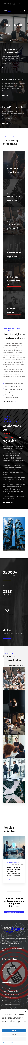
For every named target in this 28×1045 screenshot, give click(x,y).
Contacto (12, 5)
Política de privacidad (15, 1042)
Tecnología (10, 862)
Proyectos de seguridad (11, 998)
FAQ (19, 3)
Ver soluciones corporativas (13, 32)
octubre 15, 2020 (17, 864)
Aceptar (14, 1030)
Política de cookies (6, 1042)
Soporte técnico (8, 1004)
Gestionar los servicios (13, 1026)
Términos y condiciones (11, 974)
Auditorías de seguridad (11, 991)
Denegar (14, 1034)
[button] (25, 1011)
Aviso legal (23, 1042)
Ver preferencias (14, 1039)
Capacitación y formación (11, 994)
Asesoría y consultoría (10, 988)
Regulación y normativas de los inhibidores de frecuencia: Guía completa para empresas (14, 870)
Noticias (16, 862)
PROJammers (11, 877)
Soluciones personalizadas (12, 1001)
